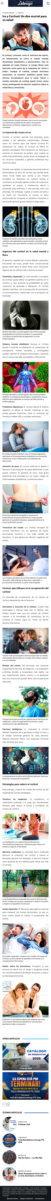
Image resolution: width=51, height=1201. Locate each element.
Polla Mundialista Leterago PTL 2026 (25, 1098)
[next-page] (8, 1104)
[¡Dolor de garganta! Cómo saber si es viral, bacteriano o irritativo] (9, 1174)
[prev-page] (4, 1104)
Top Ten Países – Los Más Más (30, 1158)
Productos (25, 1066)
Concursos (25, 1095)
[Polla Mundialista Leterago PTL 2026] (25, 1086)
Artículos (20, 13)
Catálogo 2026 (26, 1069)
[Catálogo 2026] (25, 1056)
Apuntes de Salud (24, 1171)
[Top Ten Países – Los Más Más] (9, 1157)
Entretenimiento (8, 13)
